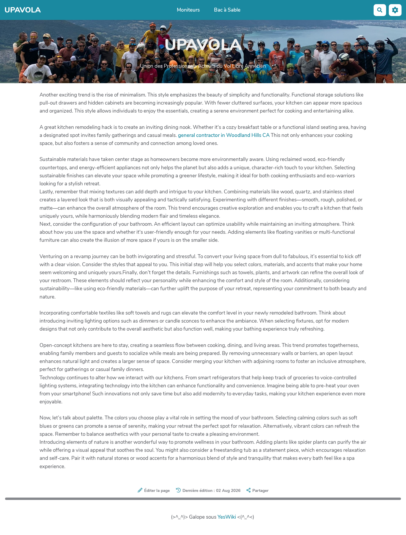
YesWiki (227, 517)
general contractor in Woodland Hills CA (224, 135)
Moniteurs (188, 10)
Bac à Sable (227, 10)
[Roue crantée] (395, 10)
